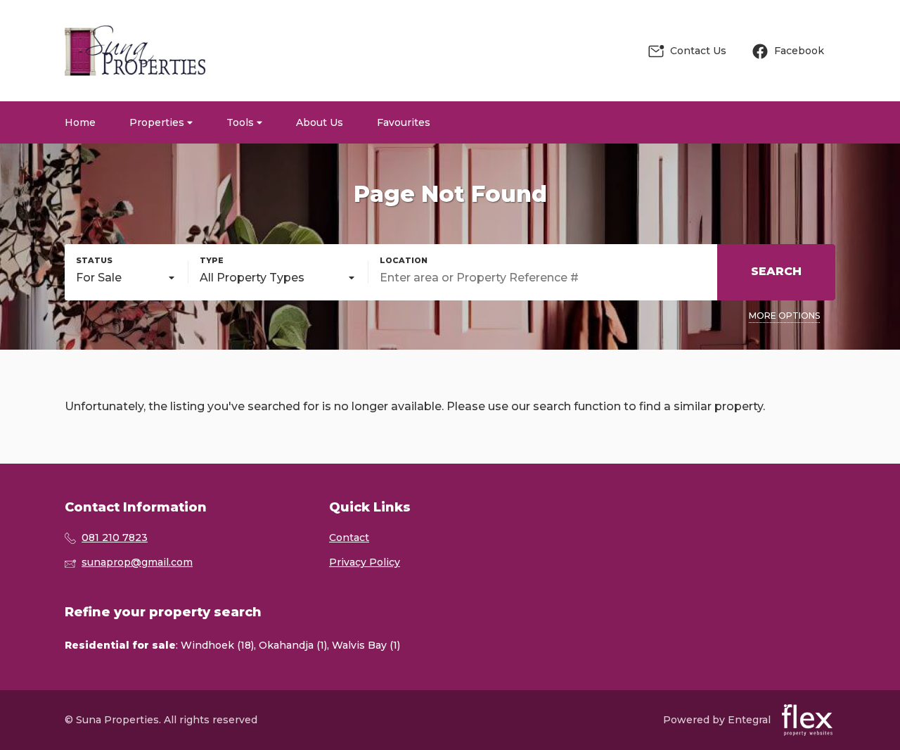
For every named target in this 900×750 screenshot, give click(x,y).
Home (80, 122)
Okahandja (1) (293, 645)
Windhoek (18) (217, 645)
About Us (319, 122)
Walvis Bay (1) (366, 645)
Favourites (403, 122)
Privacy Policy (364, 562)
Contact (349, 537)
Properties (158, 122)
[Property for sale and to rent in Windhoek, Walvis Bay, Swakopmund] (135, 50)
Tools (241, 122)
